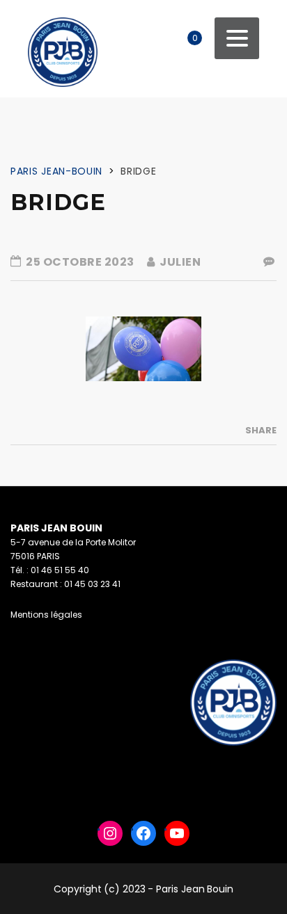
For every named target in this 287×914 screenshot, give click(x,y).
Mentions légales (46, 614)
